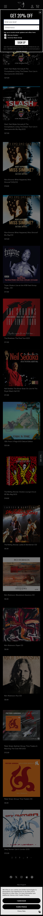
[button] (40, 12)
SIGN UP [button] (21, 42)
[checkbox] (21, 35)
